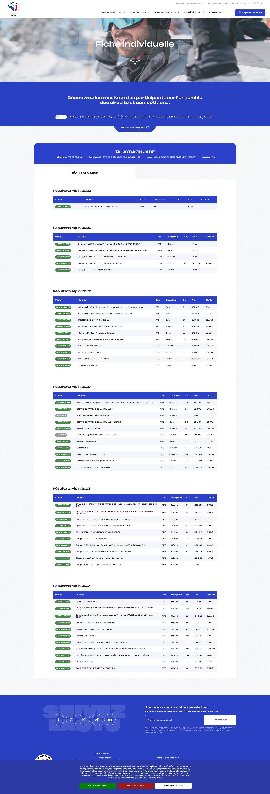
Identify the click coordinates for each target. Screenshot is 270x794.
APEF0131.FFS (62, 564)
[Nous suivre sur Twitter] (255, 3)
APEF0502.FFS (63, 250)
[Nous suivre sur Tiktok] (261, 3)
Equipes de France (165, 12)
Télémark (208, 117)
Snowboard (193, 117)
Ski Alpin (61, 117)
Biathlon (73, 117)
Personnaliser (173, 786)
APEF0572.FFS (63, 512)
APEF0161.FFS (62, 339)
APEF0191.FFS (62, 655)
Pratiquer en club (112, 12)
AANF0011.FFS (63, 326)
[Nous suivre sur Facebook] (252, 3)
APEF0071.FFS (63, 365)
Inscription (220, 720)
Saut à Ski (139, 117)
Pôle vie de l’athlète (168, 758)
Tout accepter (97, 786)
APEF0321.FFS (63, 623)
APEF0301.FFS (63, 629)
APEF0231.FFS (63, 428)
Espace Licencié (252, 13)
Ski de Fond (87, 117)
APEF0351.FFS (63, 257)
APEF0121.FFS (62, 668)
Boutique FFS (231, 3)
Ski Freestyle (177, 117)
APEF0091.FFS (63, 346)
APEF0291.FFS (63, 636)
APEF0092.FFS (63, 352)
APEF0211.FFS (62, 649)
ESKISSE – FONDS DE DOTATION (190, 3)
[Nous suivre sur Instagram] (258, 3)
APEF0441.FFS (63, 532)
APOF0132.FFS (63, 616)
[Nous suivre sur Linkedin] (265, 3)
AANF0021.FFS (63, 320)
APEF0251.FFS (63, 313)
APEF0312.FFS (63, 206)
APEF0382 (61, 415)
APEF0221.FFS (63, 270)
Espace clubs (214, 3)
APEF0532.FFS (63, 454)
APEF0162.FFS (63, 333)
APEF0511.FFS (62, 244)
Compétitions (138, 12)
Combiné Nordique (157, 117)
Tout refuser (135, 786)
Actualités (215, 12)
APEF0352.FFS (63, 263)
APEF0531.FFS (63, 461)
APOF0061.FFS (63, 519)
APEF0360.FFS (63, 307)
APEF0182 (61, 435)
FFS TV (244, 3)
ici (161, 732)
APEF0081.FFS (63, 359)
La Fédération (192, 12)
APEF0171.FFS (62, 558)
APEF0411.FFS (62, 602)
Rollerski (126, 117)
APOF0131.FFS (62, 609)
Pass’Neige (105, 758)
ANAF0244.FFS (63, 402)
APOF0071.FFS (63, 526)
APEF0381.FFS (63, 409)
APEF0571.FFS (62, 505)
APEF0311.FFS (62, 539)
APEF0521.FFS (63, 467)
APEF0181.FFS (62, 441)
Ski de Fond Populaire (108, 117)
